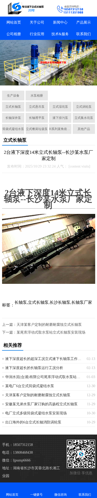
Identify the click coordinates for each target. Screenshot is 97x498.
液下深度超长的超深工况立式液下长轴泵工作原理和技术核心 (44, 359)
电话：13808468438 (17, 452)
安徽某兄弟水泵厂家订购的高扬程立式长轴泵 (41, 404)
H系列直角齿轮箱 (60, 129)
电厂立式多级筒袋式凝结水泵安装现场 (36, 413)
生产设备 (13, 95)
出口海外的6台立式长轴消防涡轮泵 (33, 422)
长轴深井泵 (13, 118)
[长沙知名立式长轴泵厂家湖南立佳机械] (24, 8)
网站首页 (13, 22)
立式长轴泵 (13, 107)
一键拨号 (36, 494)
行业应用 (37, 34)
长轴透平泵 (36, 118)
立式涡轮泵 (84, 107)
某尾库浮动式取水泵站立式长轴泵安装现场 (51, 332)
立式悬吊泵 (36, 107)
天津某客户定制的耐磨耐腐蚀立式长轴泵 (49, 325)
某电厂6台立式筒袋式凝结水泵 (29, 386)
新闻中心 (60, 22)
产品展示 (83, 22)
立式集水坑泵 (83, 118)
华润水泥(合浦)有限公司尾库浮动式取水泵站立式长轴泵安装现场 (44, 377)
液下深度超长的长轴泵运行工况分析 (34, 368)
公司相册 (13, 34)
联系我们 (83, 34)
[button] (22, 81)
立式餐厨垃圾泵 (37, 129)
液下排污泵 (60, 118)
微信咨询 (60, 494)
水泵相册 (37, 95)
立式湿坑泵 (60, 107)
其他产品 (84, 129)
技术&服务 (60, 34)
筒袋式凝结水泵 (13, 129)
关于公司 (37, 22)
